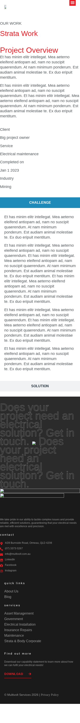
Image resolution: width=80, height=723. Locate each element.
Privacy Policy (50, 694)
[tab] (40, 202)
